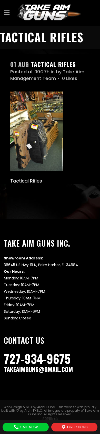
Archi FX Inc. (46, 407)
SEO (29, 407)
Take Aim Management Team (47, 75)
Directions (77, 427)
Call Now (28, 427)
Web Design (13, 407)
